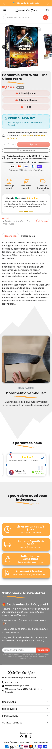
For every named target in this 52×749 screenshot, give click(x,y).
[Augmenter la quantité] (13, 144)
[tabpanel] (26, 270)
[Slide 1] (21, 209)
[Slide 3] (31, 209)
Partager (45, 218)
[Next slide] (48, 47)
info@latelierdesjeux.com (17, 683)
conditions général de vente (20, 654)
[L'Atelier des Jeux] (26, 10)
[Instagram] (26, 733)
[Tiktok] (30, 733)
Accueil (5, 215)
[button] (5, 10)
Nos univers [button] (9, 699)
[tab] (10, 233)
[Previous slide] (3, 509)
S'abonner (42, 647)
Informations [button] (10, 713)
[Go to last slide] (4, 47)
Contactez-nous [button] (12, 720)
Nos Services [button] (9, 706)
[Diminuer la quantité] (4, 144)
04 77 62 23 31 (11, 679)
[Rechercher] (45, 17)
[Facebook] (21, 733)
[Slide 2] (26, 209)
